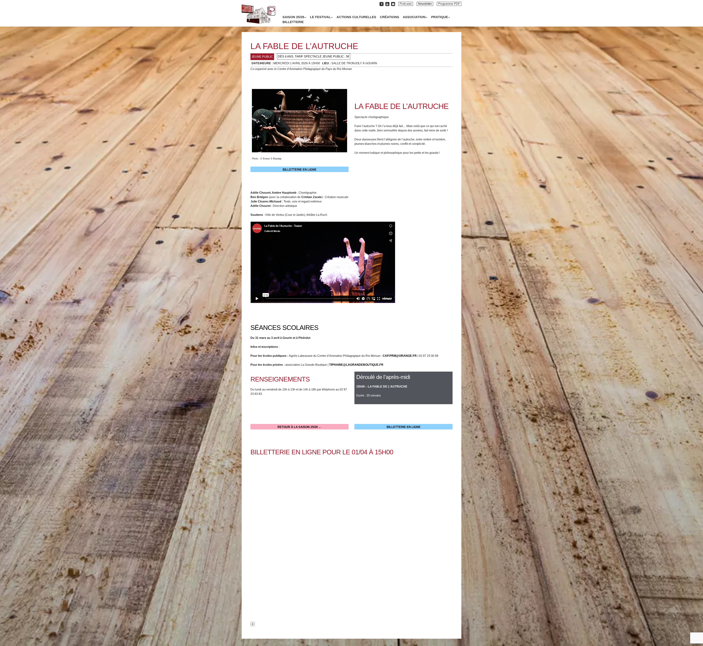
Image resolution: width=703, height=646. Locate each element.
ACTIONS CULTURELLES (356, 17)
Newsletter (425, 3)
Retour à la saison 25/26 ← (299, 427)
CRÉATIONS (389, 17)
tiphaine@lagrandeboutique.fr (356, 364)
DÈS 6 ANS (285, 56)
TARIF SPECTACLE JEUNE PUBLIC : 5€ (322, 56)
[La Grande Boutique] (258, 17)
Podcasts (406, 3)
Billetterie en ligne (300, 169)
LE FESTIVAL (320, 17)
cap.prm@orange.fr (400, 355)
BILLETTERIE (293, 22)
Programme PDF (449, 3)
